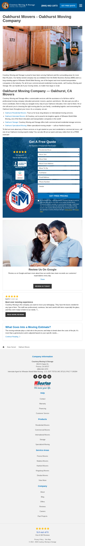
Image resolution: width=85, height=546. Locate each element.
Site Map (48, 539)
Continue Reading (11, 337)
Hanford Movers (42, 466)
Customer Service (42, 413)
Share (42, 279)
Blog (42, 497)
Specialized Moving (43, 444)
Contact (42, 399)
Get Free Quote (68, 6)
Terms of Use (68, 209)
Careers (42, 511)
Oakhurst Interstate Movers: (15, 116)
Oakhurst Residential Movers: (16, 113)
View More (42, 480)
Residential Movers (42, 425)
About (42, 492)
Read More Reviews (15, 314)
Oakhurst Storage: (11, 122)
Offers (42, 502)
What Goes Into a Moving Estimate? (28, 327)
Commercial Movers (42, 430)
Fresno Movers (42, 456)
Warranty (42, 404)
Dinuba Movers (42, 475)
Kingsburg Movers (42, 471)
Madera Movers (42, 461)
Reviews (42, 506)
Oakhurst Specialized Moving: (16, 125)
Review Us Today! (42, 286)
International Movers (42, 435)
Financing (42, 408)
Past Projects (42, 516)
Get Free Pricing (58, 196)
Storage (42, 439)
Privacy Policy (39, 539)
